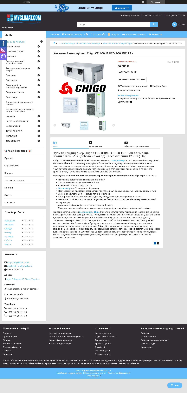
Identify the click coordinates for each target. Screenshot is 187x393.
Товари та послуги (14, 41)
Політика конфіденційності (119, 373)
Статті (8, 194)
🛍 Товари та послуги (73, 34)
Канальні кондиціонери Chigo (117, 43)
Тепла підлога (13, 141)
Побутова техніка (15, 92)
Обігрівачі (100, 347)
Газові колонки (148, 336)
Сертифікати (11, 165)
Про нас (8, 158)
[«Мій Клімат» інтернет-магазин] (24, 19)
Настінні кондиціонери (60, 333)
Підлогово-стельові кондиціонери (66, 336)
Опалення (11, 56)
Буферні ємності (103, 354)
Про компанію (10, 336)
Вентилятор (64, 188)
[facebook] (155, 243)
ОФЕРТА (7, 350)
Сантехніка (11, 80)
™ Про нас (96, 34)
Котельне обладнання (17, 121)
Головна (54, 34)
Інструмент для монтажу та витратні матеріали (20, 110)
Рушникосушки (102, 350)
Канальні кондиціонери (88, 43)
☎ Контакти (155, 34)
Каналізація (147, 347)
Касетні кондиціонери (60, 343)
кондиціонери (89, 211)
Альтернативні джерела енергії (18, 69)
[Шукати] (154, 24)
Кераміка (10, 116)
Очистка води (148, 343)
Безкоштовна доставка (133, 79)
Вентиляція (11, 97)
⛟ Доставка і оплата (134, 34)
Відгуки (8, 172)
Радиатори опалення (105, 336)
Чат (177, 385)
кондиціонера (118, 160)
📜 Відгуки (113, 34)
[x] (158, 243)
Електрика (11, 75)
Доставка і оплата (14, 180)
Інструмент (11, 136)
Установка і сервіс (15, 51)
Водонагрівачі (13, 126)
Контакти (9, 202)
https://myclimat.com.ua (19, 262)
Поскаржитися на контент (95, 373)
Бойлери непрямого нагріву (155, 340)
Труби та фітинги (14, 131)
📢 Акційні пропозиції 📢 (18, 150)
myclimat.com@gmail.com (19, 266)
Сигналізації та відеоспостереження (16, 86)
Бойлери (145, 333)
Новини (8, 187)
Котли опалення (103, 333)
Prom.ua (107, 370)
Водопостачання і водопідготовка (15, 62)
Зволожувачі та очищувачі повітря (19, 103)
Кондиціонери (68, 43)
